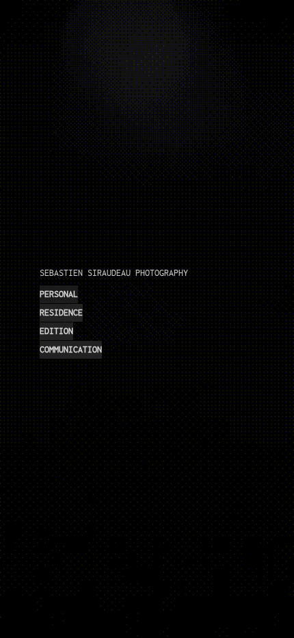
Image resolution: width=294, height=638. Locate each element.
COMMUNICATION (71, 349)
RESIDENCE (61, 312)
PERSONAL (59, 294)
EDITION (56, 331)
